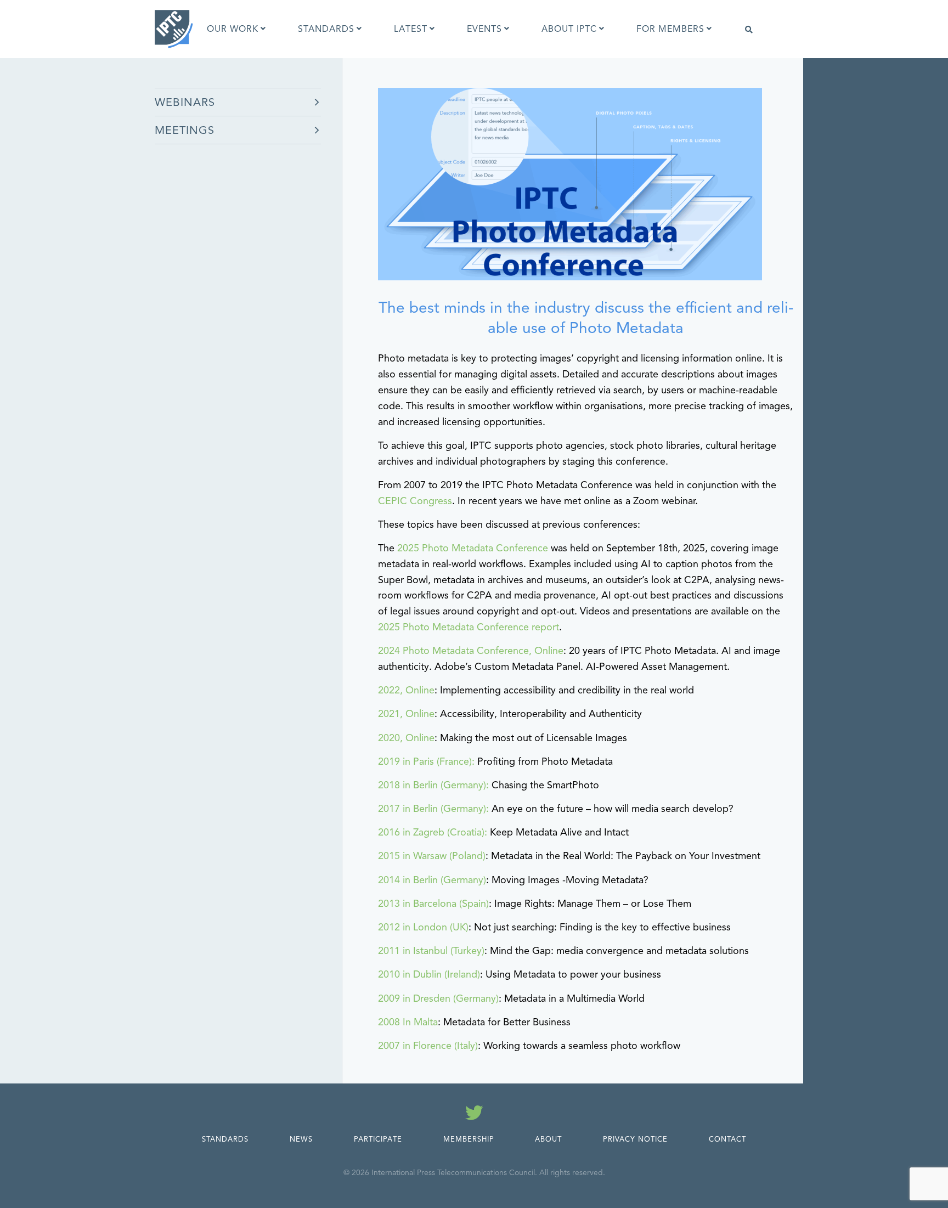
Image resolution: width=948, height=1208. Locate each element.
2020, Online (406, 738)
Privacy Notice (635, 1139)
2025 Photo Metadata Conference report (468, 627)
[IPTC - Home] (174, 29)
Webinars (185, 102)
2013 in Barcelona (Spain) (433, 903)
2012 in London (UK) (423, 927)
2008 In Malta (408, 1022)
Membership (468, 1139)
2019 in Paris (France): (426, 761)
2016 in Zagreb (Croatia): (432, 832)
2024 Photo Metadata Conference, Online (470, 651)
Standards (225, 1139)
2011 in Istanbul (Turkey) (431, 951)
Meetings (185, 130)
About (548, 1139)
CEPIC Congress (415, 501)
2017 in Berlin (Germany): (433, 809)
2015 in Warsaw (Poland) (432, 856)
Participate (378, 1139)
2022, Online (406, 690)
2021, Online (406, 714)
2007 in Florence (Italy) (428, 1046)
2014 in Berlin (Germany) (432, 880)
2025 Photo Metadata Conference (472, 548)
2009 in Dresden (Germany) (438, 998)
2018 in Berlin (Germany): (433, 785)
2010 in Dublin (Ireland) (429, 974)
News (301, 1139)
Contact (727, 1139)
